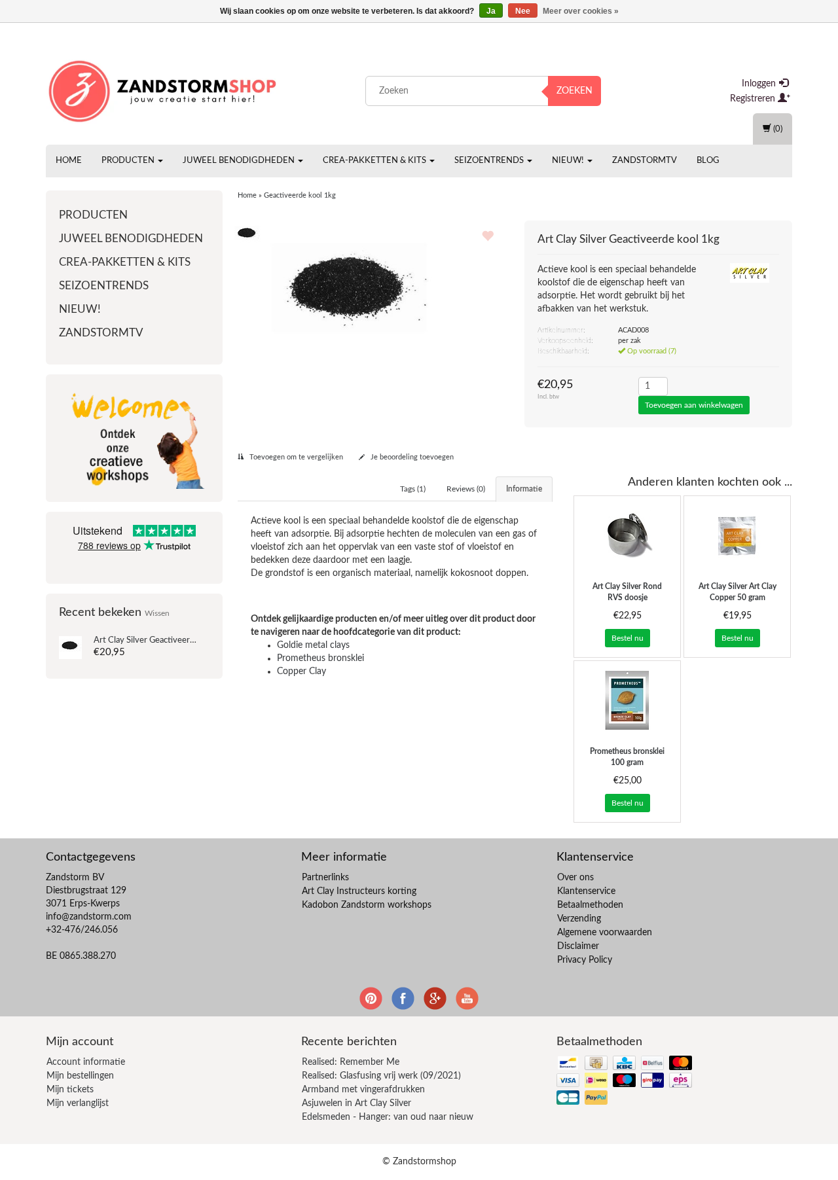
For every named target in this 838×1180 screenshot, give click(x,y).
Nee (522, 11)
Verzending (579, 918)
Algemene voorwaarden (604, 932)
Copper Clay (301, 671)
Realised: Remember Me (350, 1062)
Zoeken (574, 91)
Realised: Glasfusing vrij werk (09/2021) (381, 1076)
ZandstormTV (644, 160)
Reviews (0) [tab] (465, 489)
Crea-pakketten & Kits (375, 160)
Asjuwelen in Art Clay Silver (356, 1103)
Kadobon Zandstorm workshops (366, 905)
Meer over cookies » (581, 11)
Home (69, 160)
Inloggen (760, 83)
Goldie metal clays (313, 645)
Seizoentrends (490, 160)
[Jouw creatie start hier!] (164, 88)
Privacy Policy (584, 960)
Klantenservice (586, 891)
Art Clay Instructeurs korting (359, 891)
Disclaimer (578, 946)
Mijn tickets (70, 1089)
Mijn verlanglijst (77, 1103)
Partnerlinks (325, 877)
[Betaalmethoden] (625, 1081)
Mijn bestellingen (80, 1076)
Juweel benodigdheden (240, 160)
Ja (491, 11)
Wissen (157, 613)
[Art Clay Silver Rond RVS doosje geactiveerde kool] (627, 535)
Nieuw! (569, 160)
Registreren (754, 98)
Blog (708, 160)
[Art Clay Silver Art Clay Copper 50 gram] (737, 535)
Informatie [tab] (524, 489)
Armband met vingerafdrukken (363, 1089)
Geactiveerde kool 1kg (163, 640)
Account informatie (85, 1062)
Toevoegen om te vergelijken (295, 457)
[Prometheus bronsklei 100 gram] (627, 700)
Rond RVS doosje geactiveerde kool (627, 597)
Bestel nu (627, 638)
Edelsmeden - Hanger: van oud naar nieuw (387, 1117)
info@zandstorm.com (89, 916)
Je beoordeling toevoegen (411, 457)
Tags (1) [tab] (413, 489)
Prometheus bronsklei (320, 658)
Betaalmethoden (590, 905)
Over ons (575, 877)
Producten (128, 160)
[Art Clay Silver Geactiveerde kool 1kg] (70, 647)
